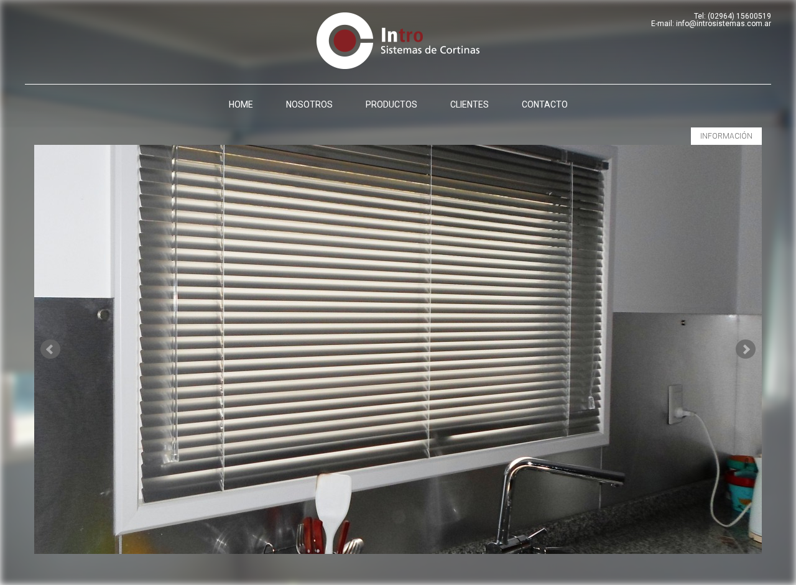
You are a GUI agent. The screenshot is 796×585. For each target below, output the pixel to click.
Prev (50, 349)
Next (746, 349)
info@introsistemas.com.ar (723, 23)
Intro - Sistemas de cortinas (398, 40)
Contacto (545, 104)
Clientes (469, 104)
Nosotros (309, 104)
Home (241, 104)
